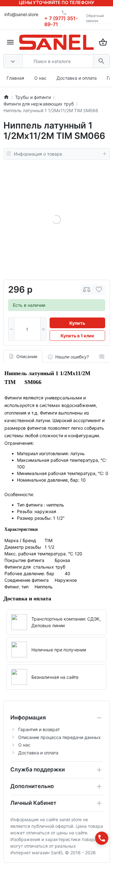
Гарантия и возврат (39, 729)
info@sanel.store (21, 14)
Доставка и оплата (76, 78)
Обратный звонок (95, 18)
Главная (15, 78)
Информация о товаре (38, 154)
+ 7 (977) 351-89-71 (61, 21)
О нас (40, 78)
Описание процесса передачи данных (59, 737)
